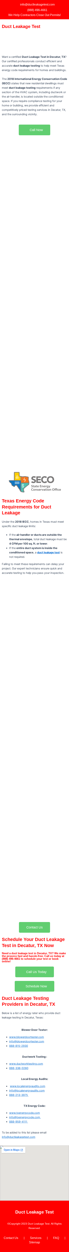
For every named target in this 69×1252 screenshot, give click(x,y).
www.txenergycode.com (24, 1113)
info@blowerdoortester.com (26, 1041)
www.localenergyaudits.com (27, 1086)
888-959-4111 (18, 1121)
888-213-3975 (19, 1095)
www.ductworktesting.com (26, 1063)
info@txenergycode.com (24, 1117)
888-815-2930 (18, 1046)
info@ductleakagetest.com (18, 1137)
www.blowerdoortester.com (26, 1037)
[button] (64, 27)
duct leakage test (48, 552)
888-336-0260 (18, 1068)
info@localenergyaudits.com (27, 1090)
